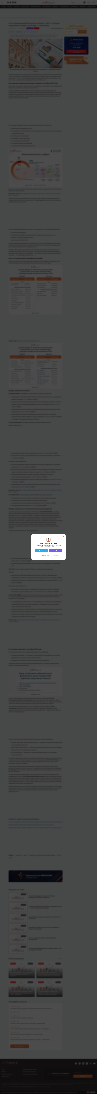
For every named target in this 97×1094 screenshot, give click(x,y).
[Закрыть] (63, 536)
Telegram (42, 550)
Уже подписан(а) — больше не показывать (48, 555)
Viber (57, 550)
